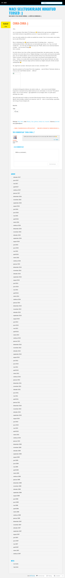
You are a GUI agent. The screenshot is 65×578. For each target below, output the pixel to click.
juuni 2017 (16, 180)
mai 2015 (15, 251)
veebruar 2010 (17, 437)
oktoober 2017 (17, 177)
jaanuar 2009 (16, 479)
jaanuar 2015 (16, 264)
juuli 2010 (15, 421)
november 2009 (17, 447)
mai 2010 (15, 428)
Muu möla (20, 121)
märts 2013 (16, 334)
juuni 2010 (16, 425)
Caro (32, 121)
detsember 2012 (17, 344)
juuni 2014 (16, 286)
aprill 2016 (16, 219)
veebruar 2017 (17, 190)
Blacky (29, 121)
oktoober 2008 (17, 489)
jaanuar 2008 (16, 518)
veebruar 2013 (17, 338)
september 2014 (17, 277)
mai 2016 (15, 215)
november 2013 (17, 309)
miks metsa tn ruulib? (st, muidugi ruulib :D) (48, 128)
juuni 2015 (16, 248)
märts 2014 (16, 296)
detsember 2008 (17, 483)
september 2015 (17, 238)
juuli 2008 (15, 499)
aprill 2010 (16, 431)
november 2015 (17, 231)
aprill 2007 (16, 547)
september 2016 (17, 203)
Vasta (57, 139)
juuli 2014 (15, 283)
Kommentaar (52, 164)
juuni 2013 (16, 325)
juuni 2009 (16, 463)
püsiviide (57, 121)
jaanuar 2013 (16, 341)
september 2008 (17, 492)
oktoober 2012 (17, 351)
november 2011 (17, 386)
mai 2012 (15, 367)
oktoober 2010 (17, 412)
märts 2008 (16, 511)
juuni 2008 (16, 502)
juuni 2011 (15, 392)
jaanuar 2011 (16, 402)
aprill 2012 (16, 370)
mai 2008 (15, 505)
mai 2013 (15, 328)
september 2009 (17, 454)
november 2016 (17, 199)
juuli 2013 (15, 322)
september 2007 (17, 531)
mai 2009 (15, 466)
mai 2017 (15, 183)
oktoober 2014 (17, 273)
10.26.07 (5, 24)
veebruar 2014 (17, 299)
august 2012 (16, 357)
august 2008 (16, 495)
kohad (40, 121)
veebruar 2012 (17, 376)
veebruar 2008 (17, 515)
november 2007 (17, 524)
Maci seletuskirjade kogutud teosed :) (32, 11)
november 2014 (17, 270)
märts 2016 (16, 222)
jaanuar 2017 (16, 193)
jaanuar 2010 (16, 441)
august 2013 (16, 318)
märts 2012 (16, 373)
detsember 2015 (17, 228)
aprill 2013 (16, 331)
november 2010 (17, 408)
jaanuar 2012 (16, 380)
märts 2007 (16, 550)
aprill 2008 (16, 508)
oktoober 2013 (17, 312)
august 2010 (16, 418)
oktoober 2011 (17, 389)
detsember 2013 (17, 305)
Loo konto (15, 563)
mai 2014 (15, 289)
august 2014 (16, 280)
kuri (43, 121)
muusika (47, 121)
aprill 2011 (15, 399)
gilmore (36, 121)
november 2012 (17, 347)
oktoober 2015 (17, 235)
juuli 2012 (15, 360)
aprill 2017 (16, 186)
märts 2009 (16, 473)
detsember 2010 (17, 405)
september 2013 (17, 315)
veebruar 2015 (17, 260)
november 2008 (17, 486)
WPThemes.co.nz (33, 575)
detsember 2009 (17, 444)
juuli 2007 (15, 537)
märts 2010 (16, 434)
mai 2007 (15, 544)
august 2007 (16, 534)
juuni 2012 (16, 363)
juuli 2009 (15, 460)
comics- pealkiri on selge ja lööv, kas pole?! (24, 128)
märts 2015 (16, 257)
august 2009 (16, 457)
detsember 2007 (17, 521)
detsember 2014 (17, 267)
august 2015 (16, 241)
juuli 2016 (15, 209)
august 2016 (16, 206)
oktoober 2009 (17, 450)
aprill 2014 (16, 293)
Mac (6, 26)
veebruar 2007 (17, 553)
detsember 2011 (17, 383)
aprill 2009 (16, 470)
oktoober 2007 (17, 528)
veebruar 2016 (17, 225)
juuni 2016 (16, 212)
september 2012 (17, 354)
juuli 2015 (15, 244)
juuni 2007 (16, 540)
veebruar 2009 (17, 476)
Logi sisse (15, 567)
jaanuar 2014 (16, 302)
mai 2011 (15, 396)
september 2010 (17, 415)
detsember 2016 (17, 196)
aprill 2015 (16, 254)
